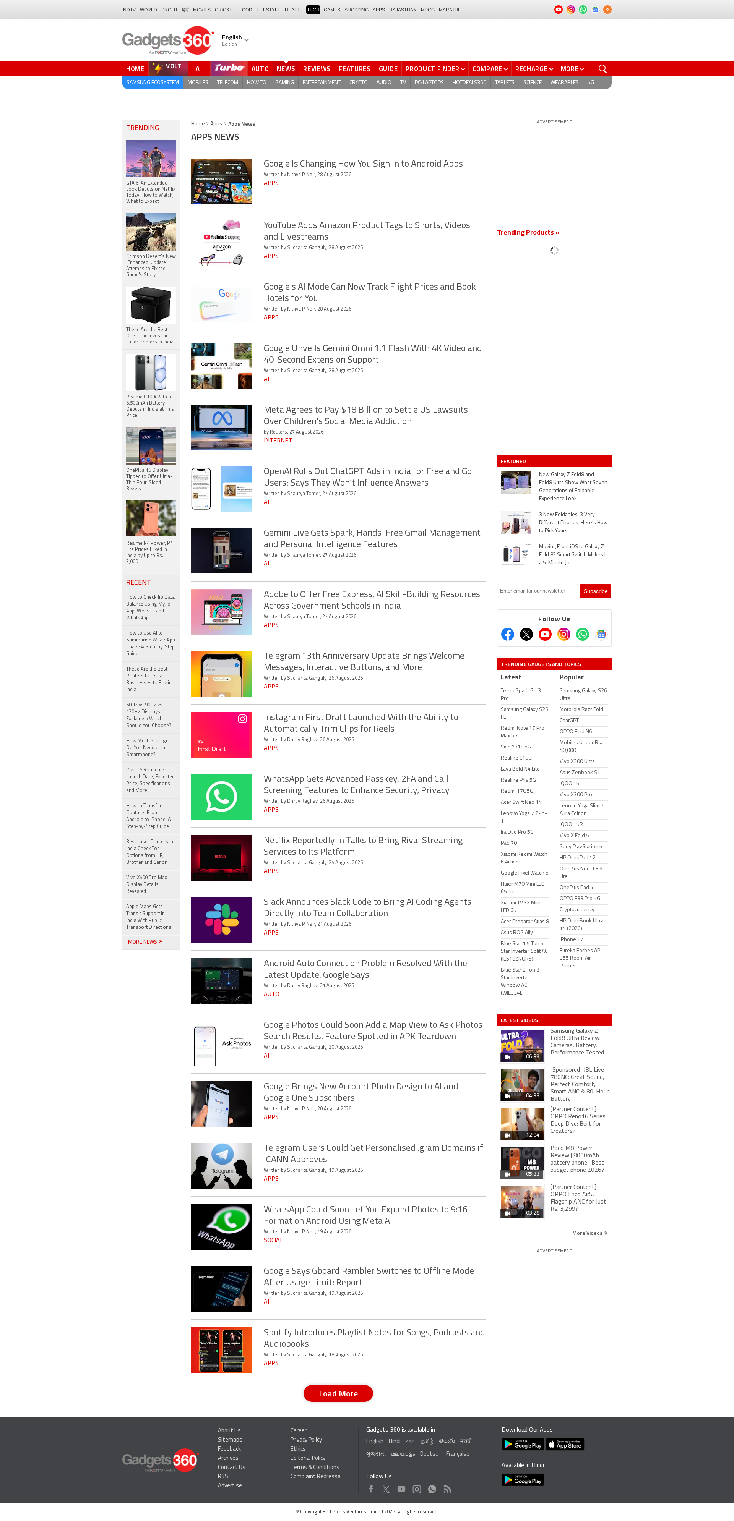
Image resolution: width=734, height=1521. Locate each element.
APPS (379, 10)
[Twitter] (526, 634)
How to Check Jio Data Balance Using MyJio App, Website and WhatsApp (150, 607)
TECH (313, 10)
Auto (260, 69)
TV (403, 83)
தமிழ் (427, 1442)
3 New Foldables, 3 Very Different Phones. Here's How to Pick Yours (573, 523)
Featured (514, 461)
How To (256, 83)
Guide (388, 69)
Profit (169, 10)
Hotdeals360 (469, 83)
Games (332, 10)
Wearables (564, 83)
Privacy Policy (306, 1440)
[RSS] (607, 9)
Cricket (225, 10)
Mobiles (198, 83)
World (148, 10)
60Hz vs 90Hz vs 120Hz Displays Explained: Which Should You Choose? (148, 715)
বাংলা (411, 1442)
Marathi (449, 10)
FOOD (245, 10)
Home (135, 69)
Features (355, 69)
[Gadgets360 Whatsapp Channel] (582, 634)
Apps (216, 124)
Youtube (401, 1487)
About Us (229, 1431)
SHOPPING (356, 10)
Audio (384, 83)
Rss (447, 1487)
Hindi (395, 1442)
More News (143, 942)
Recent (138, 583)
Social (273, 1241)
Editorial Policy (308, 1458)
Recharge (531, 69)
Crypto (358, 83)
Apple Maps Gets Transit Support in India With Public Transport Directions (148, 917)
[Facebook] (507, 634)
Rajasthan (403, 10)
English (374, 1442)
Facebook (371, 1487)
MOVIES (202, 10)
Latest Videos (519, 1020)
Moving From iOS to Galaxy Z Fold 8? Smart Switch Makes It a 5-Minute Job (573, 555)
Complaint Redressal (316, 1477)
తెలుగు (447, 1441)
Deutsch (430, 1454)
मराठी (465, 1442)
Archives (228, 1458)
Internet (278, 441)
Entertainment (322, 83)
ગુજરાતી (376, 1454)
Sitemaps (230, 1440)
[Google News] (601, 634)
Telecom (227, 83)
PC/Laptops (429, 83)
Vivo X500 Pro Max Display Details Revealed (146, 884)
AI (199, 69)
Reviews (317, 69)
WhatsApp (432, 1487)
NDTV (129, 10)
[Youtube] (545, 634)
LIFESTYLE (269, 10)
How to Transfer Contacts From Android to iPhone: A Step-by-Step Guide (148, 816)
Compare (487, 69)
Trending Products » (528, 233)
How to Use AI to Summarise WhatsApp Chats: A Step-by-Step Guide (150, 643)
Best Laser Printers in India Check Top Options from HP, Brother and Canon (149, 852)
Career (299, 1431)
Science (532, 83)
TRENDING (142, 128)
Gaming (284, 83)
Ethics (298, 1449)
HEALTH (294, 10)
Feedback (229, 1449)
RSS (223, 1477)
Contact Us (231, 1468)
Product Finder (433, 69)
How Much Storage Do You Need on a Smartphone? (147, 748)
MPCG (428, 10)
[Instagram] (563, 634)
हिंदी (185, 10)
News (286, 69)
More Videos (588, 1233)
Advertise (230, 1486)
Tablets (505, 83)
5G (591, 83)
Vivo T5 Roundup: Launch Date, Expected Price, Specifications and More (150, 780)
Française (457, 1454)
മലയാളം (403, 1454)
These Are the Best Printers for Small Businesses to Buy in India (149, 679)
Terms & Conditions (315, 1468)
